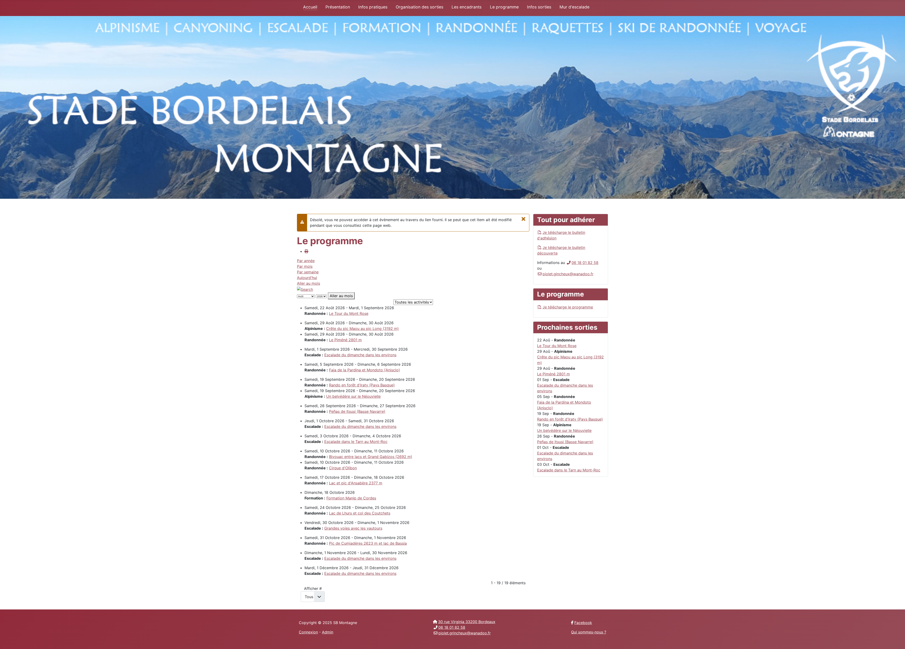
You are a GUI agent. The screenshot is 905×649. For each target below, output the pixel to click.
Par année (306, 260)
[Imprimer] (306, 251)
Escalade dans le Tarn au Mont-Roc (355, 441)
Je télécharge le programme (568, 307)
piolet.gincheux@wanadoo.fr (568, 274)
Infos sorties (539, 6)
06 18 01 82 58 (585, 262)
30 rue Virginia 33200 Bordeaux (466, 621)
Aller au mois (308, 283)
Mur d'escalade (574, 6)
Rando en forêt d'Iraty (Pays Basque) (362, 385)
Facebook (583, 622)
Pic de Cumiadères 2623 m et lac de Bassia (368, 543)
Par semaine (308, 272)
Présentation (337, 6)
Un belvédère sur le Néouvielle (353, 396)
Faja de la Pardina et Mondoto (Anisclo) (364, 370)
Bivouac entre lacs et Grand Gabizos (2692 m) (370, 456)
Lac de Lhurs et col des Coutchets (359, 513)
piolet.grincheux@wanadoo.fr (464, 633)
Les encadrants (466, 6)
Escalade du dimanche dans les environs (360, 355)
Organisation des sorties (419, 6)
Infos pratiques (372, 6)
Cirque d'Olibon (343, 468)
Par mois (305, 266)
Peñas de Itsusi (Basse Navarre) (357, 411)
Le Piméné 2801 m (345, 339)
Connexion (308, 632)
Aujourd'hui (307, 277)
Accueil (310, 6)
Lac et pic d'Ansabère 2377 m (355, 483)
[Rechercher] (305, 289)
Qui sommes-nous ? (588, 632)
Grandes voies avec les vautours (353, 528)
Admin (327, 632)
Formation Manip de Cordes (351, 498)
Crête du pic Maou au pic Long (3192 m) (362, 328)
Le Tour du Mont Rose (348, 313)
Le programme (504, 6)
